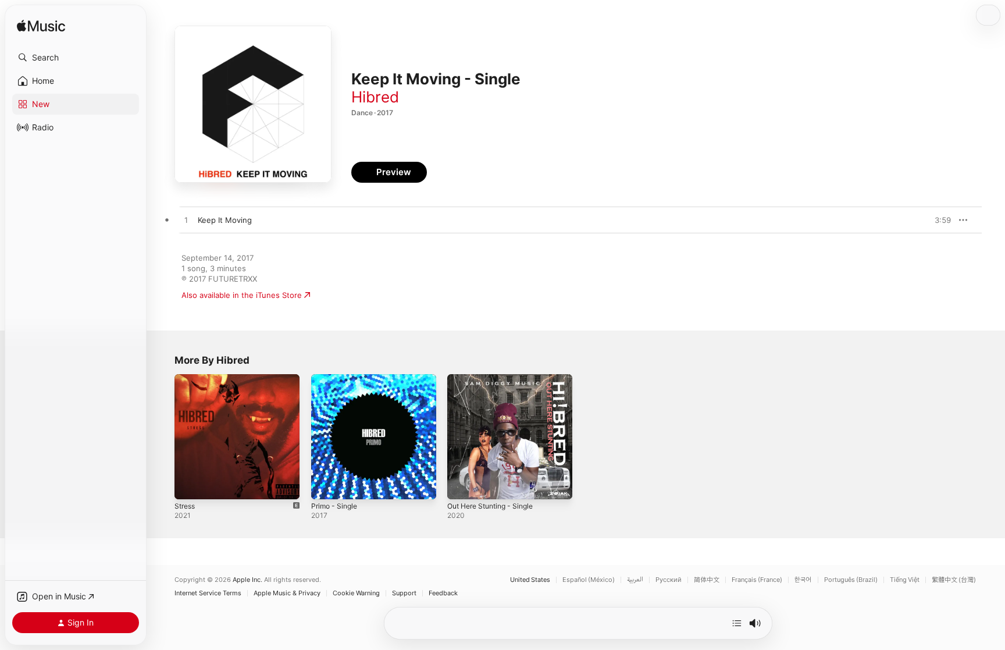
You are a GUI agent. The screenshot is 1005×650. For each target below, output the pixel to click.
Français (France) (757, 580)
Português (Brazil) (851, 580)
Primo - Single (336, 378)
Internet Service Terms (207, 593)
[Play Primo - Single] (325, 484)
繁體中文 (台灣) (954, 580)
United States (530, 580)
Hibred (375, 97)
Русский (668, 580)
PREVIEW (938, 219)
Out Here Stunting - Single (495, 378)
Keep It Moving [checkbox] (225, 220)
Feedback (443, 593)
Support (404, 593)
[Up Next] (737, 623)
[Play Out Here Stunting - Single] (462, 484)
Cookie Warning (356, 593)
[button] (75, 58)
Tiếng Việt (905, 580)
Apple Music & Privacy (287, 593)
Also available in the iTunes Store (241, 295)
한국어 (803, 580)
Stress (186, 378)
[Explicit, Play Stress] (189, 484)
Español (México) (588, 580)
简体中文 (706, 580)
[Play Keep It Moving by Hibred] (186, 220)
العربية (635, 580)
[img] (41, 26)
